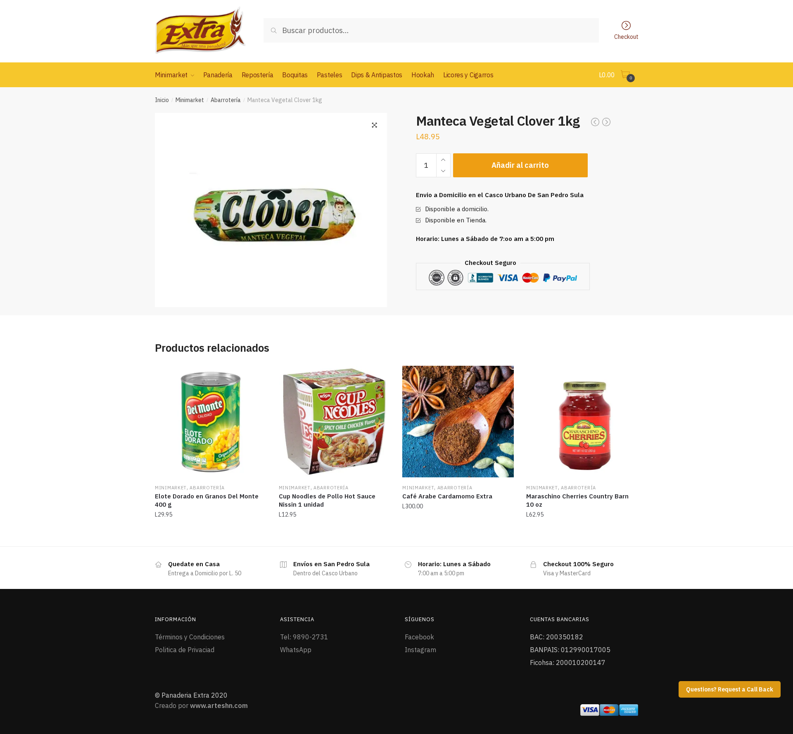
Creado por (201, 705)
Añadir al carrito (520, 165)
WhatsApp (295, 650)
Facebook (419, 637)
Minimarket (190, 100)
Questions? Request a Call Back (729, 689)
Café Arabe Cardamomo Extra (447, 496)
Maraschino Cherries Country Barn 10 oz (577, 500)
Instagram (420, 650)
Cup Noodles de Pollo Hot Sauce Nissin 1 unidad (327, 500)
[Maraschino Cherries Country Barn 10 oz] (582, 421)
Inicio (162, 100)
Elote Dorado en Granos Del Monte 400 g (207, 500)
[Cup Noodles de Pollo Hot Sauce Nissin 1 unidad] (334, 421)
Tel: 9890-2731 (304, 637)
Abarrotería (226, 100)
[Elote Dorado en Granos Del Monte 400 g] (210, 421)
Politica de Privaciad (184, 650)
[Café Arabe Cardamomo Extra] (458, 421)
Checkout (626, 36)
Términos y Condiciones (190, 637)
